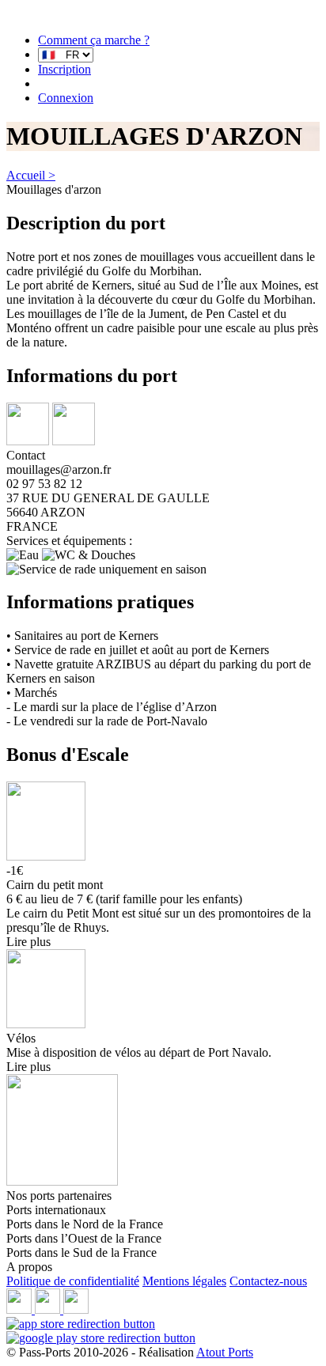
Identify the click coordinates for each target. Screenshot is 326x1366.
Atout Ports (224, 1352)
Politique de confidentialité (72, 1281)
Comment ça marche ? (94, 40)
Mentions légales (184, 1281)
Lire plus (28, 941)
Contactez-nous (268, 1281)
